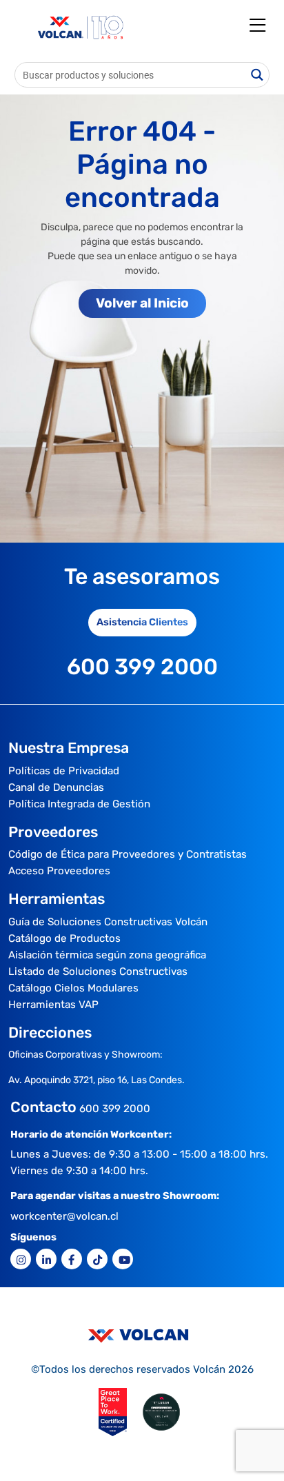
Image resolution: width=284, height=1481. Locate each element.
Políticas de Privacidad (63, 771)
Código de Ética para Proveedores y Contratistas (127, 854)
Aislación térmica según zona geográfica (107, 955)
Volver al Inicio (142, 303)
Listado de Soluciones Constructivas (97, 971)
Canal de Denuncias (56, 787)
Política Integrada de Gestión (79, 804)
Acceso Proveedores (59, 871)
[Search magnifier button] (257, 75)
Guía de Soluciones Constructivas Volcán (107, 922)
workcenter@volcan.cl (64, 1216)
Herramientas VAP (53, 1004)
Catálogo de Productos (64, 938)
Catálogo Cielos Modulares (73, 988)
